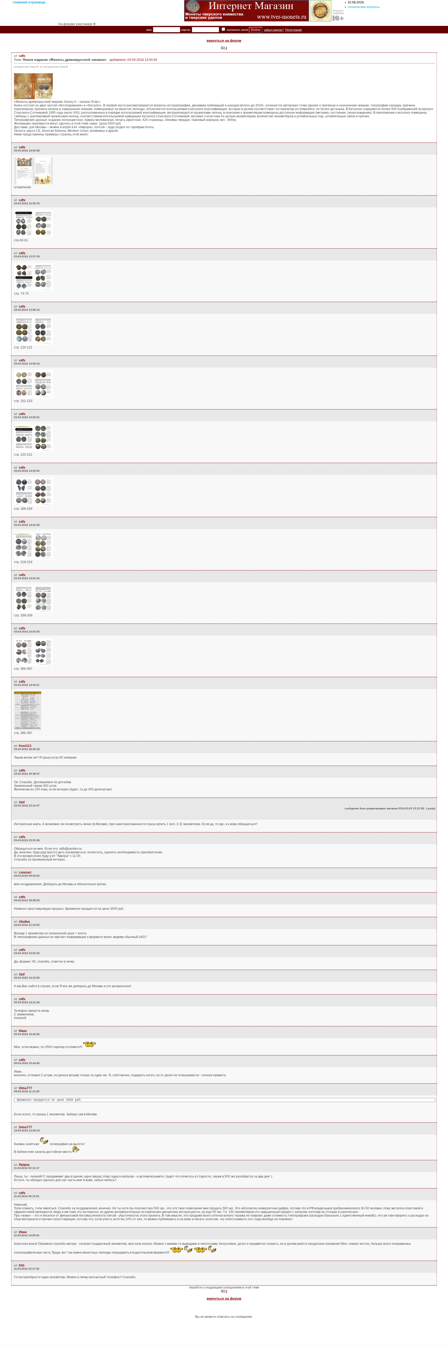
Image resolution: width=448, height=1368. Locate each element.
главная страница (29, 2)
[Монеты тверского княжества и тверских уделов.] (246, 20)
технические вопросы (364, 7)
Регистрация (293, 29)
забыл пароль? (274, 29)
